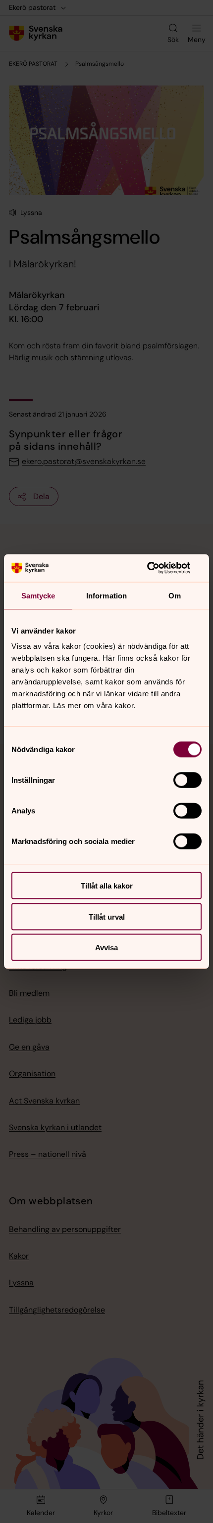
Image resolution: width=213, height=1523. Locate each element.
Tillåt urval (107, 916)
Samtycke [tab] (38, 595)
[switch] (187, 780)
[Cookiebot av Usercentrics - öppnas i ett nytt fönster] (158, 568)
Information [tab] (106, 595)
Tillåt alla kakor (107, 886)
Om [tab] (174, 595)
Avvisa (106, 947)
